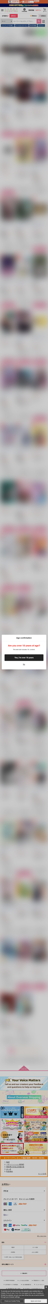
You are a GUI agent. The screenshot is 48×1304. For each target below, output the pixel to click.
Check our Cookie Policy (12, 1301)
